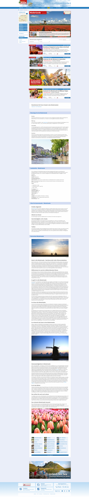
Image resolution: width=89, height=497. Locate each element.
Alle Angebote (21, 37)
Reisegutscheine (29, 7)
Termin (41, 41)
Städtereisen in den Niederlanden (36, 106)
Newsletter (21, 7)
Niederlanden (45, 122)
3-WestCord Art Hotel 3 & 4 (47, 60)
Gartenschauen (51, 89)
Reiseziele (43, 7)
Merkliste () (22, 33)
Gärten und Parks (46, 89)
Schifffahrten (50, 57)
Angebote (50, 7)
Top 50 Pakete (58, 7)
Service (65, 0)
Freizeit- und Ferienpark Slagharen (22, 42)
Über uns (61, 0)
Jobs (57, 0)
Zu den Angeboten (50, 455)
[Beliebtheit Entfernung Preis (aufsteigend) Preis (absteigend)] (66, 39)
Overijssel (20, 40)
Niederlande (35, 208)
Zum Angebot (67, 53)
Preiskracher (65, 7)
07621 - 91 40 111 (63, 487)
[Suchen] (27, 13)
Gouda (57, 369)
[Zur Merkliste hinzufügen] (63, 45)
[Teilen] (65, 45)
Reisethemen (36, 7)
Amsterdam (53, 48)
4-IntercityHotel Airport (47, 48)
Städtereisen (45, 45)
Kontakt (69, 0)
